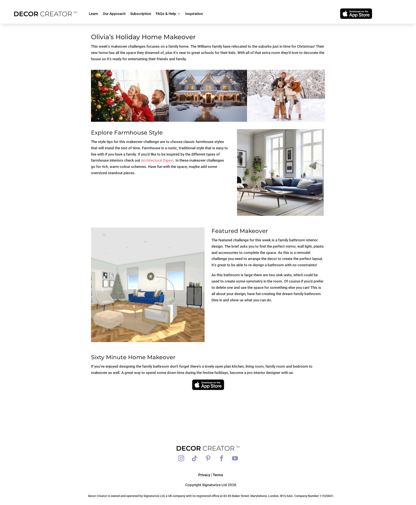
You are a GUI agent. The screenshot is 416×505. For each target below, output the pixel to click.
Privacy (204, 475)
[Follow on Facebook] (221, 458)
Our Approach (114, 13)
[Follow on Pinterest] (208, 458)
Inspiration (194, 13)
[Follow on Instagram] (181, 458)
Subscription (140, 13)
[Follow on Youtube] (235, 458)
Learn (93, 13)
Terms (218, 475)
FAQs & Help (166, 13)
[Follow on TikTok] (194, 458)
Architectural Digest (157, 160)
